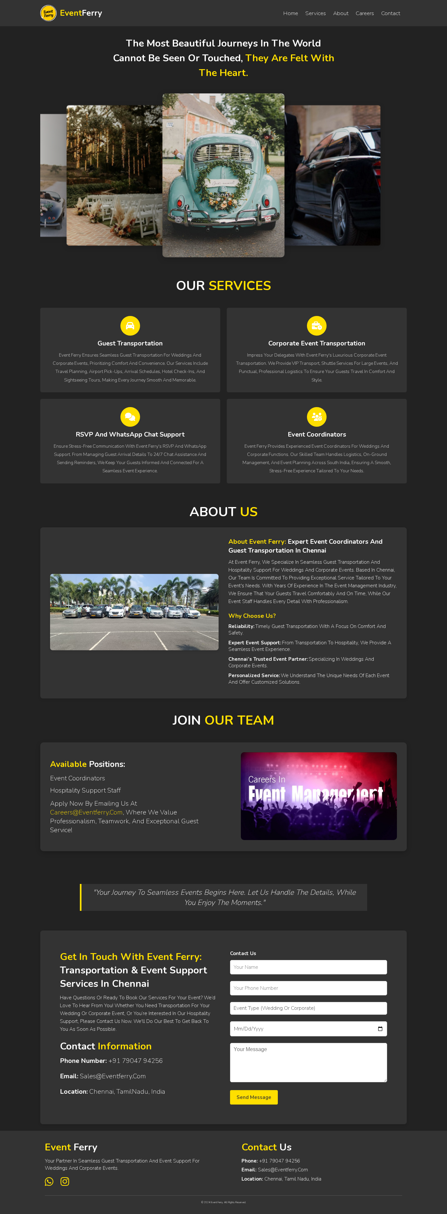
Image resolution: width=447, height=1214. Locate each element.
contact (390, 13)
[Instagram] (65, 1182)
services (315, 13)
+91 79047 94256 (279, 1161)
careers (365, 13)
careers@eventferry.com (86, 812)
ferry (81, 13)
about (341, 13)
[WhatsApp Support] (50, 1182)
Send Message (254, 1097)
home (290, 13)
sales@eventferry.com (283, 1169)
